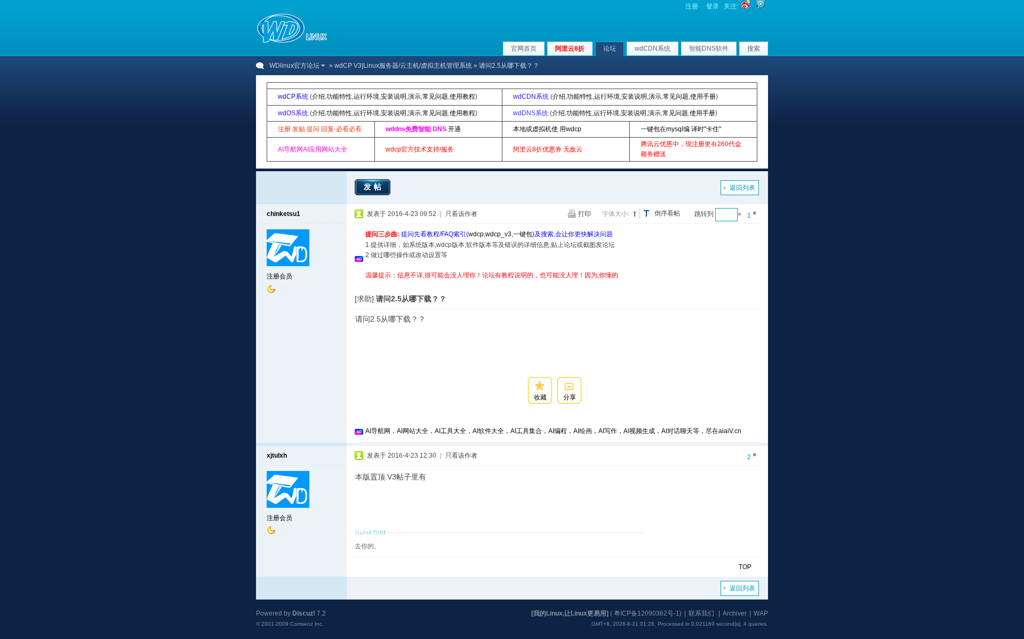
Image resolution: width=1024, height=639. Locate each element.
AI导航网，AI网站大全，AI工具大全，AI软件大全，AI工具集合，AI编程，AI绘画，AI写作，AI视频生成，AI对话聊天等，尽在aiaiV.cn (553, 431)
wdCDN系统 (652, 48)
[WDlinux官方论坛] (292, 41)
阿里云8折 (570, 48)
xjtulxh (277, 455)
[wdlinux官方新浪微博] (745, 6)
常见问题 (435, 96)
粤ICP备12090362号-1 (646, 613)
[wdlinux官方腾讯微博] (760, 6)
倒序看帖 (667, 213)
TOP (745, 567)
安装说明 (393, 96)
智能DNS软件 (709, 48)
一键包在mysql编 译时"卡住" (681, 129)
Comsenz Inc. (307, 624)
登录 (712, 6)
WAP (761, 613)
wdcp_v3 (498, 234)
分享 (569, 397)
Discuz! (303, 613)
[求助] (364, 298)
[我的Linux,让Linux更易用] (570, 613)
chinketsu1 (283, 214)
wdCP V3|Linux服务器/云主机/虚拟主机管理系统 (403, 65)
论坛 (609, 48)
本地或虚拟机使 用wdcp (547, 129)
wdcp (476, 234)
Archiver (735, 613)
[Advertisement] (559, 285)
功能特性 (339, 96)
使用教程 (462, 96)
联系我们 (701, 613)
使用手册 (703, 96)
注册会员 (279, 276)
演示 (414, 96)
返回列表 (742, 187)
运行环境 (366, 96)
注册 (691, 6)
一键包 (522, 234)
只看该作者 (461, 214)
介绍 (318, 96)
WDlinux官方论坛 (294, 65)
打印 (584, 214)
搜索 (753, 48)
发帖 (374, 186)
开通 (454, 129)
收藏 (540, 397)
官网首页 (524, 48)
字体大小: (615, 214)
